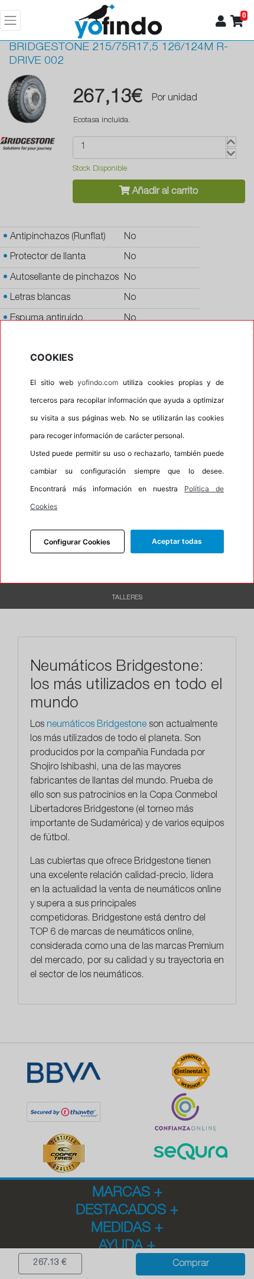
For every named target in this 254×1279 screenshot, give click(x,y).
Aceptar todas (177, 541)
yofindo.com (97, 382)
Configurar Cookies (77, 541)
